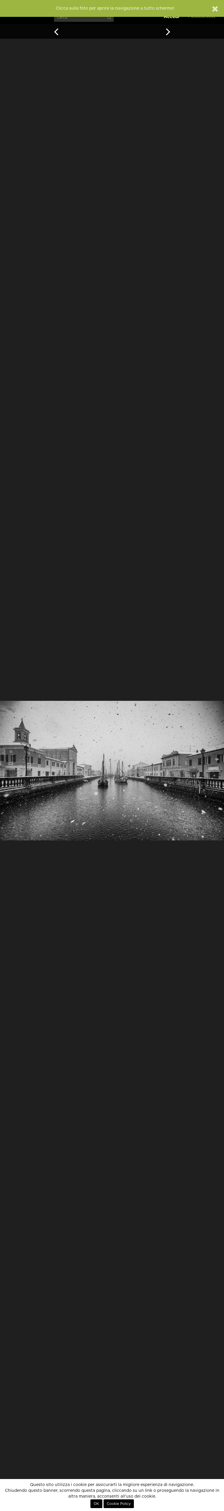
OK (96, 1503)
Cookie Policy (119, 1503)
